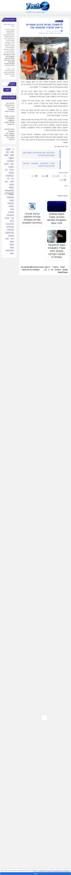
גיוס (8, 178)
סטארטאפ (11, 235)
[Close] (69, 870)
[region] (35, 872)
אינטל (12, 164)
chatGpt (8, 149)
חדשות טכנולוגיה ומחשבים (9, 193)
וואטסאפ (11, 187)
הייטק (6, 181)
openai (6, 155)
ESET (12, 152)
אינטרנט (60, 33)
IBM (8, 152)
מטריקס (7, 218)
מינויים (12, 221)
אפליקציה (11, 172)
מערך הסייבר (10, 230)
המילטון (12, 184)
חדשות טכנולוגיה (58, 21)
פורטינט (12, 244)
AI (13, 149)
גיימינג (12, 181)
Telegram (11, 158)
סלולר (7, 238)
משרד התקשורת (53, 33)
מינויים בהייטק (10, 224)
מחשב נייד (11, 212)
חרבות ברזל (11, 203)
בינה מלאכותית (10, 175)
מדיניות (35, 871)
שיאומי (12, 253)
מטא (12, 218)
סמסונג (12, 241)
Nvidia (12, 155)
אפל (6, 170)
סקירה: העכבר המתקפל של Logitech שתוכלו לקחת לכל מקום (9, 120)
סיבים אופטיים (41, 33)
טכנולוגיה (11, 206)
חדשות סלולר (10, 197)
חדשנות (12, 200)
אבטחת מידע (10, 161)
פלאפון (12, 247)
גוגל (13, 178)
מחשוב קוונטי (10, 215)
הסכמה (35, 873)
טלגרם (12, 209)
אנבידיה (12, 170)
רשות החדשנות (10, 250)
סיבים (47, 33)
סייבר (12, 238)
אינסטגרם (11, 167)
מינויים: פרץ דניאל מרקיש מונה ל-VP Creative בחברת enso (9, 107)
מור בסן (49, 31)
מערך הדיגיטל (10, 227)
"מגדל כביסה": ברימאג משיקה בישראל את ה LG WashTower (56, 269)
